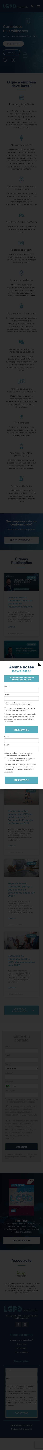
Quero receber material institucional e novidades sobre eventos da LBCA (20, 704)
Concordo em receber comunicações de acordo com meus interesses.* (20, 709)
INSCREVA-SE (21, 729)
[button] (40, 664)
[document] (21, 725)
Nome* (6, 687)
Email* (6, 695)
